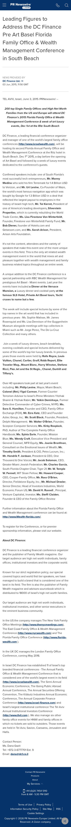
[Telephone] (57, 5)
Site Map (47, 809)
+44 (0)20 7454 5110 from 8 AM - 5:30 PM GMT (35, 792)
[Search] (66, 5)
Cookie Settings (35, 813)
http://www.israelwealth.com (36, 144)
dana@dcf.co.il (19, 754)
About (35, 779)
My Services (34, 783)
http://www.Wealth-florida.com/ (22, 517)
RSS (58, 809)
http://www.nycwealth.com (34, 633)
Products (35, 775)
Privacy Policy (44, 804)
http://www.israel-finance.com (36, 703)
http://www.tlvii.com (15, 715)
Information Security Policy (24, 809)
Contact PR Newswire (35, 771)
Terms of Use (25, 804)
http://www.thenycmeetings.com (43, 625)
